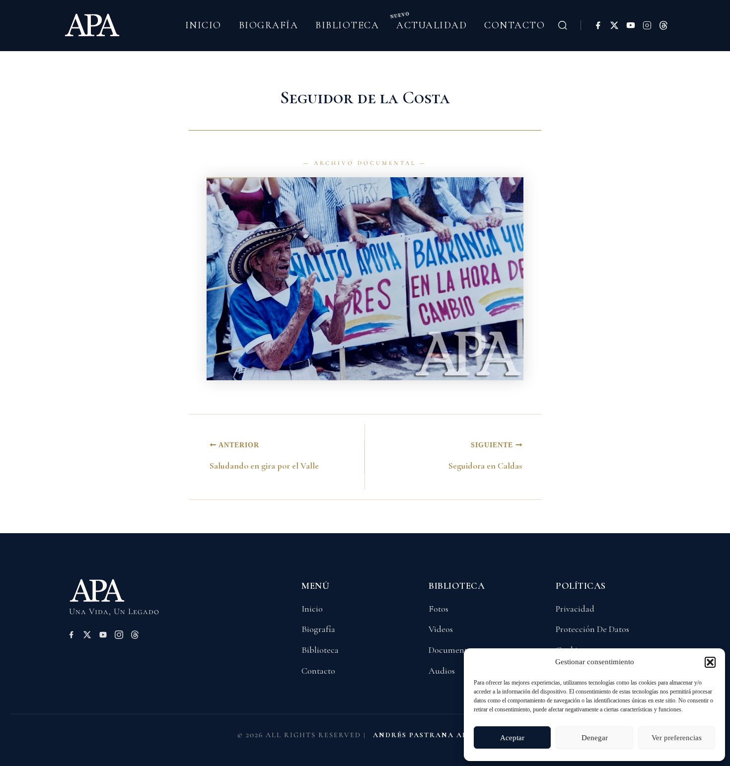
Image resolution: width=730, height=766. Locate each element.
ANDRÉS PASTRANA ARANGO (433, 735)
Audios (442, 670)
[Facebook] (597, 25)
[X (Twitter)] (614, 25)
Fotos (438, 608)
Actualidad (431, 25)
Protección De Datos (592, 629)
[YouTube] (630, 25)
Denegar (595, 738)
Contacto (514, 25)
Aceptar (512, 738)
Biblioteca (347, 25)
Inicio (203, 25)
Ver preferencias (677, 738)
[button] (710, 662)
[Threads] (663, 25)
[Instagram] (647, 25)
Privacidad (575, 608)
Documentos (452, 649)
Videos (441, 629)
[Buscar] (562, 25)
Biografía (268, 25)
